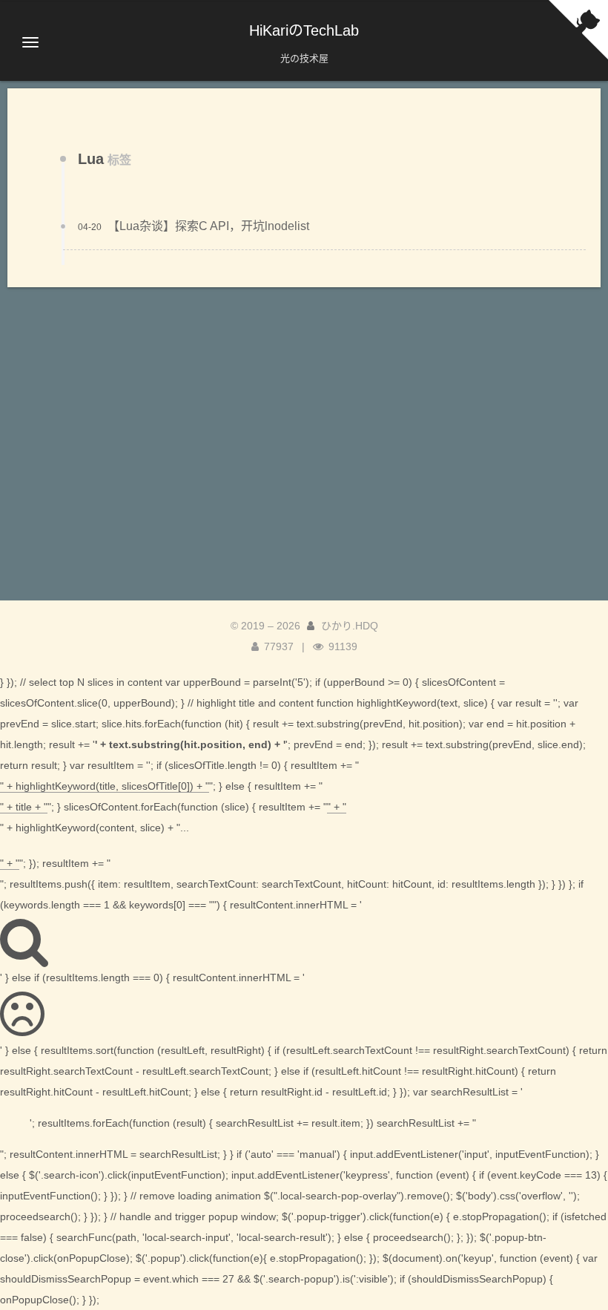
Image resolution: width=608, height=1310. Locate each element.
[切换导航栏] (30, 42)
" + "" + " (173, 835)
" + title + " (23, 807)
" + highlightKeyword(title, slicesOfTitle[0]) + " (104, 786)
